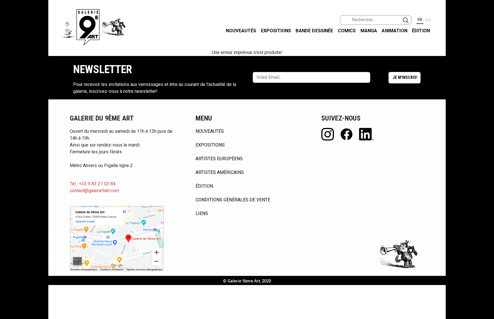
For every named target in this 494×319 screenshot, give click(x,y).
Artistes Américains (220, 172)
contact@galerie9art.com (94, 190)
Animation (394, 30)
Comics (347, 30)
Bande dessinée (314, 30)
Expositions (276, 30)
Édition (421, 30)
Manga (368, 30)
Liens (202, 213)
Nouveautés (241, 30)
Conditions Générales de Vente (233, 199)
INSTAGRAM (485, 73)
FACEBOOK (485, 44)
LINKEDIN (485, 102)
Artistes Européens (219, 158)
